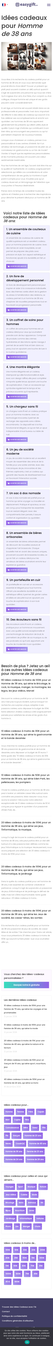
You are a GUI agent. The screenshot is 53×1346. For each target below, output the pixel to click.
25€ (16, 1258)
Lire (16, 1226)
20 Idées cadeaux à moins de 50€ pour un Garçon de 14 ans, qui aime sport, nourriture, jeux (25, 1063)
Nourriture (19, 1210)
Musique (31, 1187)
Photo (8, 1226)
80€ (24, 1266)
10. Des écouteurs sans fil (23, 619)
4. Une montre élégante (23, 367)
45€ (36, 1274)
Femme (20, 1112)
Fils (7, 1135)
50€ (16, 1250)
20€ (33, 1250)
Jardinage (10, 1218)
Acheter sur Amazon (18, 266)
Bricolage (10, 1202)
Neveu (8, 1143)
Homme (9, 1112)
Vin (42, 1202)
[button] (5, 5)
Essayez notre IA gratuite (26, 984)
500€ (18, 1274)
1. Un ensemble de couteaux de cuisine (26, 231)
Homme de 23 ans (33, 1135)
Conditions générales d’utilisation (17, 1320)
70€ (32, 1266)
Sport (20, 1187)
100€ (8, 1250)
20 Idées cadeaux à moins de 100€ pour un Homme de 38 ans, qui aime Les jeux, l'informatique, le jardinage (26, 870)
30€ (25, 1250)
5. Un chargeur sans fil (22, 406)
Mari (8, 1120)
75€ (27, 1274)
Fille (44, 1127)
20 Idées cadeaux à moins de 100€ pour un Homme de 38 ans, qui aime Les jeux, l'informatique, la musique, (26, 826)
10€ (7, 1266)
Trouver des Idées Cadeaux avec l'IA (19, 1307)
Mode (34, 1194)
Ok (27, 1342)
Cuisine (24, 1194)
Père (27, 1120)
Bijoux (8, 1210)
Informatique (26, 1218)
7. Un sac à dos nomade (23, 493)
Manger (26, 1226)
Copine (17, 1120)
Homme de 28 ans (35, 1159)
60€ (15, 1266)
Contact (6, 1311)
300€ (41, 1258)
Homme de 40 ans (37, 1143)
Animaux (32, 1202)
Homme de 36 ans (14, 1151)
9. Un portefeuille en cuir (23, 580)
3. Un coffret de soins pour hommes (24, 322)
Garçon (16, 1135)
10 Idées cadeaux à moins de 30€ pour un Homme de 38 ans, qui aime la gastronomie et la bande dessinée (26, 734)
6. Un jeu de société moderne (20, 451)
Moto (21, 1202)
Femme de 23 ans (35, 1151)
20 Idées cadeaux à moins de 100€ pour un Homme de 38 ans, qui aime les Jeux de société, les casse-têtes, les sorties (26, 914)
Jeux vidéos (11, 1194)
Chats (37, 1226)
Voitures (40, 1218)
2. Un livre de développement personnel (25, 278)
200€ (42, 1250)
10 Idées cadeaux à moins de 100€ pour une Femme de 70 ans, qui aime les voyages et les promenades (25, 1009)
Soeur (35, 1127)
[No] (49, 1336)
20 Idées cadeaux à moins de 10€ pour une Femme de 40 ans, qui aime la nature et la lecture (24, 1044)
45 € (8, 1282)
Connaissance (12, 1127)
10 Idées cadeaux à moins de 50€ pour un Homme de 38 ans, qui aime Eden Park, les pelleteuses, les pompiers (25, 778)
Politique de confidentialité (14, 1316)
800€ (17, 1282)
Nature (43, 1187)
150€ (25, 1258)
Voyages (10, 1187)
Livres (31, 1210)
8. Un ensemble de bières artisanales (24, 535)
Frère (30, 1112)
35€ (41, 1266)
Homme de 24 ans (14, 1159)
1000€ (8, 1274)
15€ (33, 1258)
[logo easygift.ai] (26, 5)
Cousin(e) (20, 1143)
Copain (41, 1112)
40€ (8, 1258)
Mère (25, 1127)
